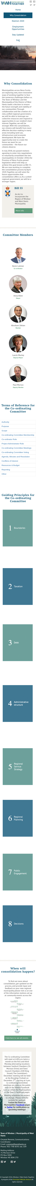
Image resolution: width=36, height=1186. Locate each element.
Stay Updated (18, 34)
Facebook (20, 1105)
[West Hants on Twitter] (31, 5)
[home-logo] (13, 3)
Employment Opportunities (18, 27)
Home (18, 9)
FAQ (18, 40)
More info (20, 210)
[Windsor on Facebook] (34, 2)
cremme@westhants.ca (16, 1144)
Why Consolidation (18, 15)
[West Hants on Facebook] (31, 2)
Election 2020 (18, 21)
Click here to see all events (17, 1038)
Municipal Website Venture (22, 1179)
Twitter (10, 1107)
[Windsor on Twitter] (34, 5)
